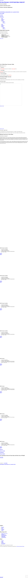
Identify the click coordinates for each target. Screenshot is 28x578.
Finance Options (2, 453)
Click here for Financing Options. (20, 546)
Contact (2, 20)
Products (4, 21)
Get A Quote (1, 71)
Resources (2, 26)
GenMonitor (2, 452)
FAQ (3, 22)
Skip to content (1, 0)
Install (2, 18)
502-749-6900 (2, 13)
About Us (1, 449)
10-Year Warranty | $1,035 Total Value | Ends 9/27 (12, 2)
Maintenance (2, 19)
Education (4, 28)
